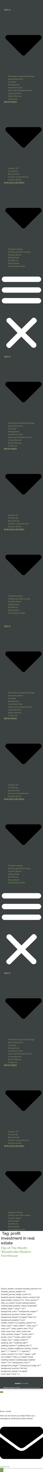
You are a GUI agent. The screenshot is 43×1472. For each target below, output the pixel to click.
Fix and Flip (13, 171)
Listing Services (14, 93)
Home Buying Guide (16, 266)
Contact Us (12, 99)
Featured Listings (15, 249)
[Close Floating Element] (1, 1392)
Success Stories (15, 180)
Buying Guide (13, 263)
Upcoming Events (15, 79)
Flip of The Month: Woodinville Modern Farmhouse (16, 1252)
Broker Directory (15, 96)
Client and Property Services (20, 90)
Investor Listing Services (18, 177)
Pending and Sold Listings (19, 252)
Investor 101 (13, 168)
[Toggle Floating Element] (1, 1470)
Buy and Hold (13, 174)
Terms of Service (35, 1387)
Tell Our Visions (24, 1383)
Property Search (14, 255)
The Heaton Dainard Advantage (21, 76)
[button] (21, 311)
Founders (12, 82)
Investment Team (15, 87)
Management (13, 85)
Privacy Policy (24, 1387)
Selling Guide (13, 257)
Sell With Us (13, 260)
